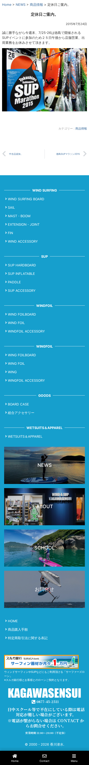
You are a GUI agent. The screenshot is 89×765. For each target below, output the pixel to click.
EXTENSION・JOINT (24, 224)
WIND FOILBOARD (22, 314)
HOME (13, 621)
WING (12, 372)
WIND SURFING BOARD (26, 199)
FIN (10, 233)
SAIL (11, 207)
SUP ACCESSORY (22, 290)
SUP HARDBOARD (22, 265)
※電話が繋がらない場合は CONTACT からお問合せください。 (46, 723)
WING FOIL (16, 363)
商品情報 (36, 4)
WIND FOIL (16, 323)
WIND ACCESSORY (23, 241)
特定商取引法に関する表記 (28, 638)
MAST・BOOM (19, 216)
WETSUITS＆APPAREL (25, 436)
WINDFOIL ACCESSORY (26, 331)
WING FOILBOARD (22, 355)
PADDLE (14, 282)
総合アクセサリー (21, 413)
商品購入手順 (18, 629)
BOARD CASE (18, 404)
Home (6, 4)
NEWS (20, 4)
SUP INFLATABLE (21, 274)
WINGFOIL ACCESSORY (26, 380)
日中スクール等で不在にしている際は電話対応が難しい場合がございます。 (45, 712)
